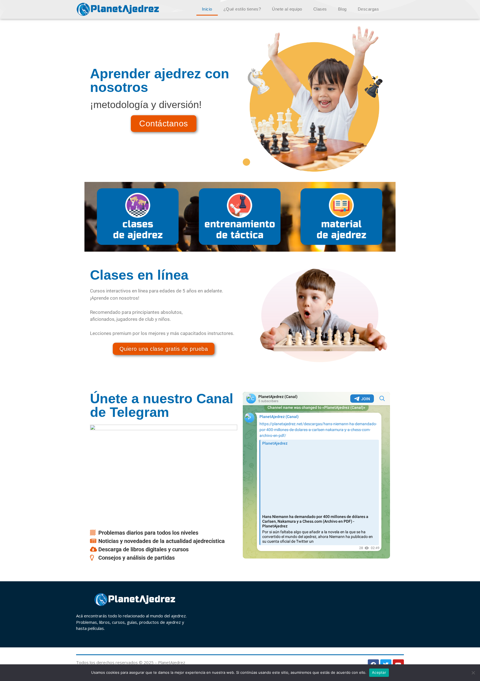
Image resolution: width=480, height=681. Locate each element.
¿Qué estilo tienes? (242, 9)
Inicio (207, 9)
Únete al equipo (287, 9)
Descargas (368, 9)
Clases (320, 9)
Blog (342, 9)
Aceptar (379, 672)
